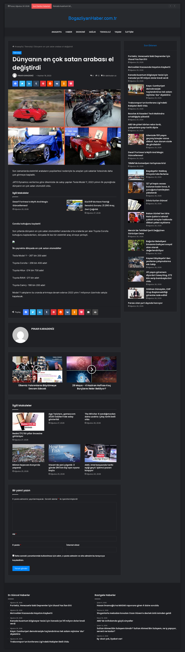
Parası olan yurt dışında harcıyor (145, 303)
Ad (14, 534)
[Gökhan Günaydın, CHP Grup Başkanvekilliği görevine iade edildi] (136, 293)
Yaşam (118, 32)
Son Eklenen (150, 45)
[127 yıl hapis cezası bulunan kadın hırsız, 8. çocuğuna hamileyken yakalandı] (136, 187)
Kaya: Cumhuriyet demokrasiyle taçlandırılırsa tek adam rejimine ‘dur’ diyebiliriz (159, 90)
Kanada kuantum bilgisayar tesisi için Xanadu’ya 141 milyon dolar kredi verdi (86, 6)
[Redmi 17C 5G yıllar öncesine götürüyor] (28, 422)
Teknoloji (105, 32)
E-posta (16, 545)
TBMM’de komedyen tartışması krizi (147, 163)
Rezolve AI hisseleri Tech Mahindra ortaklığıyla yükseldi (146, 115)
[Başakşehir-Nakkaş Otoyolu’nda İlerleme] (136, 175)
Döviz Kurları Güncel (156, 200)
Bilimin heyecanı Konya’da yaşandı (26, 466)
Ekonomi (80, 32)
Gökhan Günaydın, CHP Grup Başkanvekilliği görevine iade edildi (158, 292)
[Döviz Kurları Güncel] (136, 204)
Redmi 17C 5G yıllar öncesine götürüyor (27, 435)
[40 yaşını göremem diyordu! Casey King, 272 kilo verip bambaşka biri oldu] (136, 276)
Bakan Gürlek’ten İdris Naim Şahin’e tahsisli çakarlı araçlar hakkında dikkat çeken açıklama (159, 218)
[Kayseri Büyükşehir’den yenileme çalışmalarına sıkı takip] (136, 262)
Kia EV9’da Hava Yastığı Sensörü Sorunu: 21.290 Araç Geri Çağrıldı (99, 205)
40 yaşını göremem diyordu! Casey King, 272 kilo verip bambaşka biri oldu (159, 277)
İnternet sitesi (72, 545)
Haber (69, 32)
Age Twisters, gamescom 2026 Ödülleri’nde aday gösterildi (62, 416)
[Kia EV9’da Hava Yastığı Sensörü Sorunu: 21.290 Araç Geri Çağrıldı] (75, 205)
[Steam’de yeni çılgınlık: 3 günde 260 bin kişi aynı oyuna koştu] (64, 453)
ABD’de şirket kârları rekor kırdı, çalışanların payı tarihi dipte (144, 126)
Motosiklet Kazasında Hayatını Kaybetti (149, 67)
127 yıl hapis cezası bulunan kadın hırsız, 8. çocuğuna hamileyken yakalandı (158, 188)
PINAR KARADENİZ (26, 75)
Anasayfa (57, 32)
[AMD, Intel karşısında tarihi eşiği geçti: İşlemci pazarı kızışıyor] (100, 453)
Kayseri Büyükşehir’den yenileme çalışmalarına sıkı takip (158, 261)
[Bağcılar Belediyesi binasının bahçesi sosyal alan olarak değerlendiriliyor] (136, 245)
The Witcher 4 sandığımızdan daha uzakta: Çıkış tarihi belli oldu (100, 416)
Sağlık (92, 32)
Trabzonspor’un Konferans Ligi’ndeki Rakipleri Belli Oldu (147, 104)
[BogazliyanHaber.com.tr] (92, 18)
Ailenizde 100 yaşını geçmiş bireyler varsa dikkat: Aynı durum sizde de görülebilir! (159, 140)
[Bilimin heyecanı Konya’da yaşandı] (28, 453)
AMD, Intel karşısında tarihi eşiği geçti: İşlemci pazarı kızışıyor (99, 467)
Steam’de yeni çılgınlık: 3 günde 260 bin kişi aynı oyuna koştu (64, 467)
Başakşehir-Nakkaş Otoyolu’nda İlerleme (157, 172)
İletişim (129, 32)
